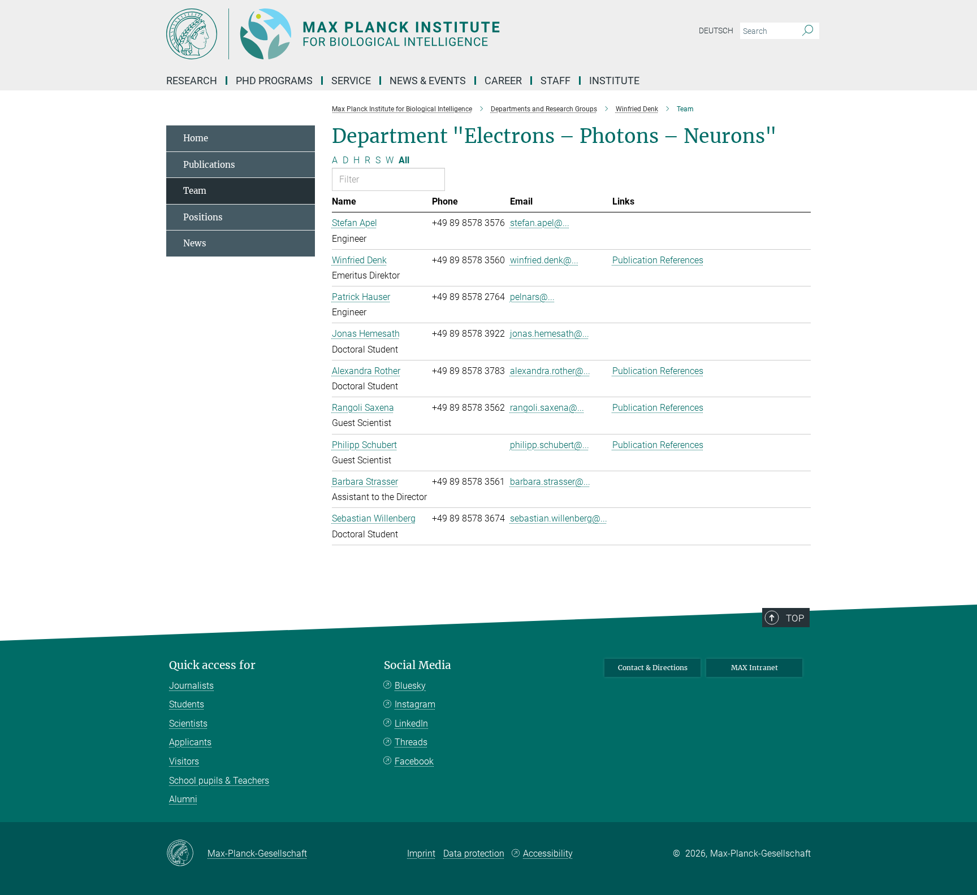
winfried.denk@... (544, 260)
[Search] (807, 31)
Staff (555, 80)
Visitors (184, 761)
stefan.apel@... (539, 223)
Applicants (190, 742)
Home (195, 138)
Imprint (421, 853)
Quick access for (212, 665)
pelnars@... (532, 297)
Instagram (415, 704)
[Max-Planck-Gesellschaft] (186, 853)
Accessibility (548, 853)
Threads (411, 742)
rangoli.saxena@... (547, 407)
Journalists (191, 685)
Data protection (473, 853)
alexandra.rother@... (550, 371)
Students (186, 704)
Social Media (417, 665)
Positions (203, 217)
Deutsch (716, 30)
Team (194, 190)
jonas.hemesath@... (549, 333)
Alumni (183, 799)
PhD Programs (274, 80)
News (194, 243)
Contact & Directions (653, 667)
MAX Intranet (754, 667)
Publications (209, 164)
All (404, 160)
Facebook (414, 761)
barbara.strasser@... (550, 481)
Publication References (657, 260)
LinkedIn (411, 723)
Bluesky (410, 685)
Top (795, 618)
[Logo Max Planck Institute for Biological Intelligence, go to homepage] (378, 33)
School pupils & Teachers (219, 780)
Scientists (188, 723)
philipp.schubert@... (549, 445)
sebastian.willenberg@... (558, 518)
